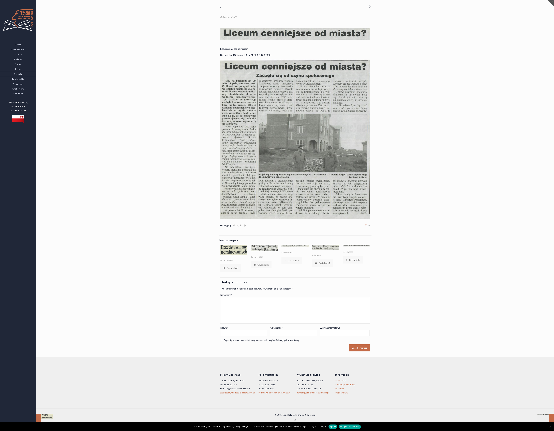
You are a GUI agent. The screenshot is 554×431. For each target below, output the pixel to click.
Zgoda (333, 426)
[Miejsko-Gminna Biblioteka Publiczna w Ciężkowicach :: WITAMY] (18, 20)
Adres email (276, 327)
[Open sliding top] (551, 3)
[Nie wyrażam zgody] (550, 426)
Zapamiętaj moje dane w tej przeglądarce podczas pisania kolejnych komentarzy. (262, 340)
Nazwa (224, 327)
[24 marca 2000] (545, 419)
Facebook (339, 388)
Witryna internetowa (330, 327)
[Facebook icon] (295, 420)
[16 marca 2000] (44, 419)
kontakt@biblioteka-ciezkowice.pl (313, 392)
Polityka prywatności (345, 384)
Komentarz (226, 295)
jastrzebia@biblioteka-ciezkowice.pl (237, 392)
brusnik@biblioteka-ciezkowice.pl (274, 392)
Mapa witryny (341, 392)
